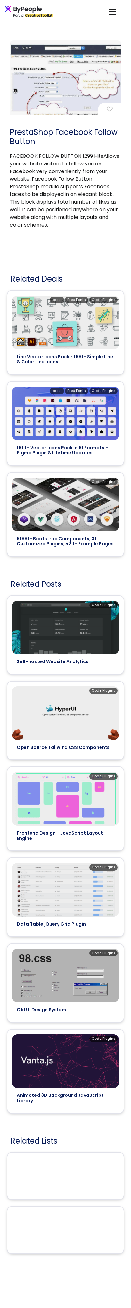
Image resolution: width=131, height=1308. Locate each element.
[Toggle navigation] (112, 12)
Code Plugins (103, 299)
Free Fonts (76, 299)
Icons (57, 299)
